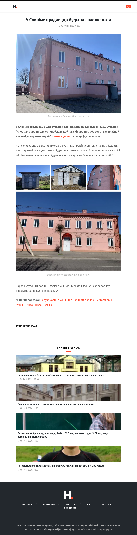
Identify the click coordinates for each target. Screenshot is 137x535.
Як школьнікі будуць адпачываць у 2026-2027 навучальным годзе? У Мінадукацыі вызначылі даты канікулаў (63, 435)
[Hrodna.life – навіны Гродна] (14, 6)
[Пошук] (118, 6)
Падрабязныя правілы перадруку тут (95, 529)
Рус (128, 6)
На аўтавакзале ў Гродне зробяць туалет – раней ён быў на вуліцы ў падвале (61, 375)
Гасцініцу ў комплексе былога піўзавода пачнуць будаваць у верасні (56, 404)
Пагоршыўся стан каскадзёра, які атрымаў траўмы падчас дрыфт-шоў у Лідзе (61, 465)
